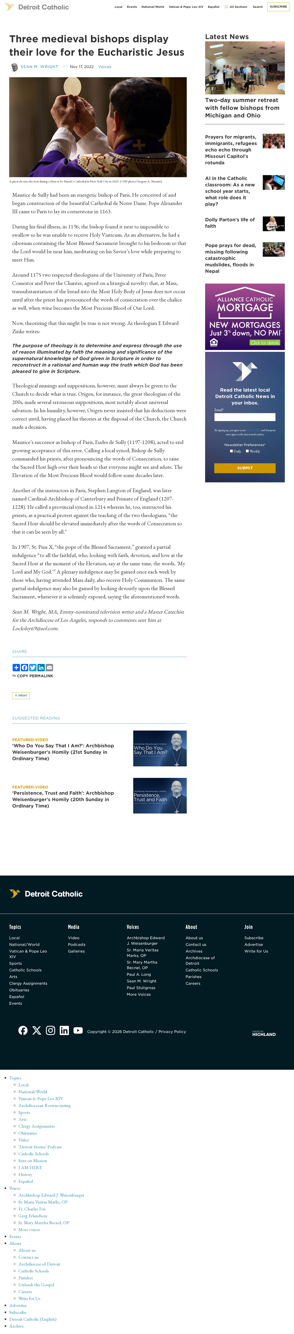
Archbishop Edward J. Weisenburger (146, 941)
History (25, 1174)
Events (132, 7)
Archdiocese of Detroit (200, 961)
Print (22, 695)
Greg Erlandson (32, 1216)
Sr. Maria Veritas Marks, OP (142, 953)
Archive (16, 1326)
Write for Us (256, 951)
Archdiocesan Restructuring (44, 1105)
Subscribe (278, 6)
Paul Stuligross (141, 988)
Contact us (196, 944)
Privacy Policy (253, 430)
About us (194, 938)
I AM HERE (30, 1167)
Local (118, 7)
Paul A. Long (139, 974)
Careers (193, 983)
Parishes (193, 977)
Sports (15, 963)
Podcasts (76, 944)
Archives (194, 951)
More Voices (139, 994)
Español (213, 7)
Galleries (76, 951)
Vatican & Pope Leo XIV (186, 7)
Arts (13, 977)
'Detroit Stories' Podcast (40, 1147)
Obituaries (19, 990)
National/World (152, 7)
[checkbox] (245, 451)
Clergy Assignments (28, 983)
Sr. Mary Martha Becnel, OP (142, 965)
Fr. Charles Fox (31, 1209)
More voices (29, 1229)
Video (73, 938)
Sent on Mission (32, 1160)
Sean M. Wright (39, 67)
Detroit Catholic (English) (32, 1319)
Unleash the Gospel (36, 1285)
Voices (104, 67)
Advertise (253, 944)
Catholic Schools (25, 970)
